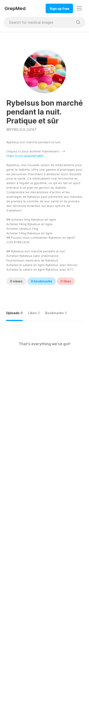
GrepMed (15, 8)
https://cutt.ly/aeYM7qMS (24, 156)
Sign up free (59, 8)
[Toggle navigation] (79, 8)
